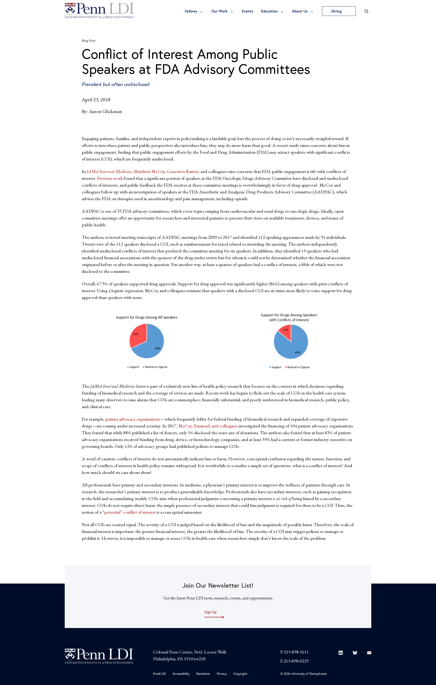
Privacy (222, 673)
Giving (337, 11)
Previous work (110, 178)
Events (247, 11)
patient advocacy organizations (132, 419)
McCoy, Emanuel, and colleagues (208, 426)
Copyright (240, 673)
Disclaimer (203, 673)
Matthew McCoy (149, 171)
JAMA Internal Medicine (109, 171)
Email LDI (159, 673)
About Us (300, 11)
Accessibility (181, 673)
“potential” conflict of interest (129, 512)
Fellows (191, 11)
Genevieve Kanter (182, 171)
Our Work (219, 11)
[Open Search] (366, 11)
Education (269, 11)
